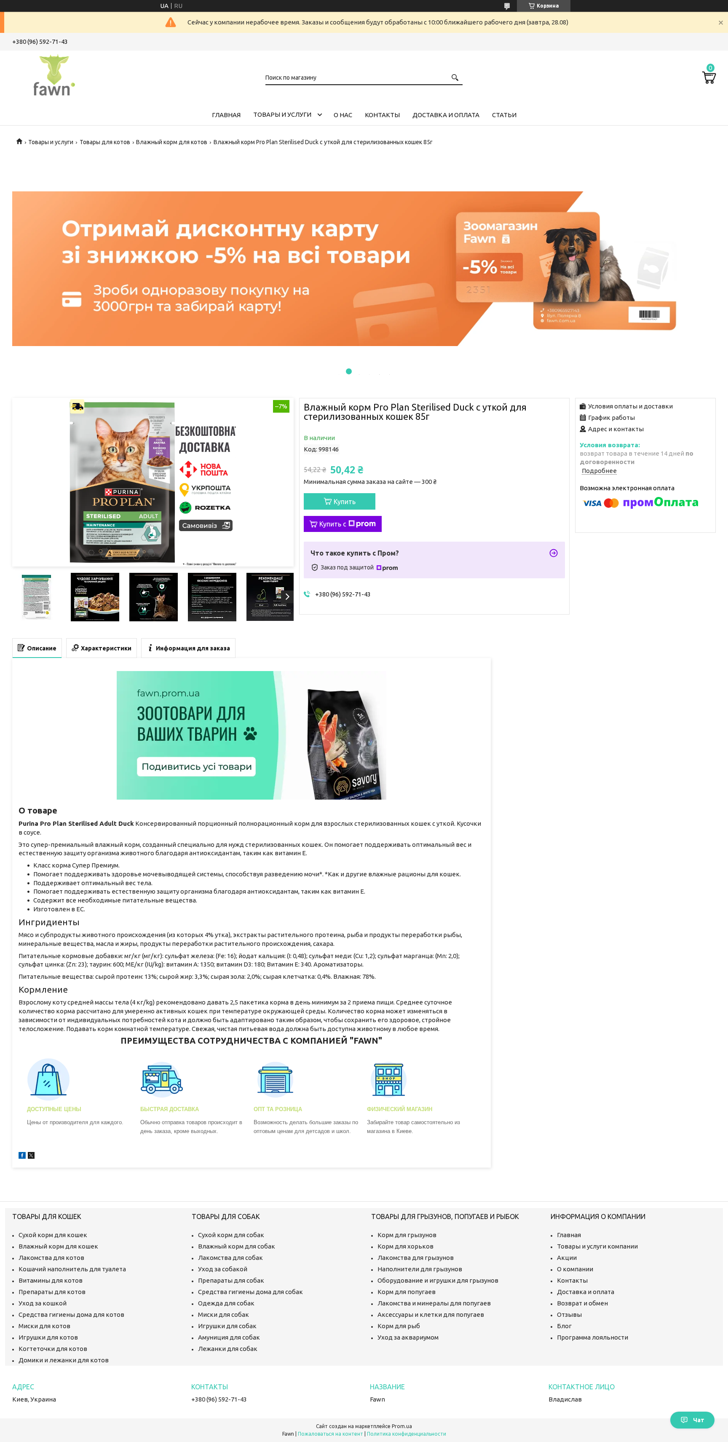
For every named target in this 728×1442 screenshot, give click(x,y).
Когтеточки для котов (53, 1348)
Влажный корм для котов (171, 142)
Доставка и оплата (445, 114)
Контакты (382, 114)
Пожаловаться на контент (330, 1434)
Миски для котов (44, 1325)
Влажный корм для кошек (58, 1246)
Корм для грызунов (406, 1234)
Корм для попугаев (406, 1291)
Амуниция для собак (229, 1337)
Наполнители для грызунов (419, 1269)
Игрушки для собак (227, 1325)
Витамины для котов (51, 1280)
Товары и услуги (282, 114)
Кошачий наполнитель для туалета (72, 1269)
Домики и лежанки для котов (64, 1360)
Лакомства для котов (51, 1257)
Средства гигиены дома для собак (250, 1291)
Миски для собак (223, 1314)
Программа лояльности (592, 1337)
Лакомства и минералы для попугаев (434, 1303)
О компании (575, 1269)
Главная (226, 114)
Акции (567, 1257)
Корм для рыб (398, 1325)
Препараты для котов (52, 1291)
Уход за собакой (222, 1269)
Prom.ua (402, 1426)
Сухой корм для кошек (53, 1234)
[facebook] (22, 1156)
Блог (564, 1325)
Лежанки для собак (227, 1348)
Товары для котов (105, 142)
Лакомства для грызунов (415, 1257)
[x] (31, 1156)
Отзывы (569, 1314)
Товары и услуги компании (597, 1246)
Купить (345, 501)
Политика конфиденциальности (406, 1434)
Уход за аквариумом (408, 1337)
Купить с (332, 524)
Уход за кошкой (43, 1303)
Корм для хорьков (405, 1246)
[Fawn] (54, 73)
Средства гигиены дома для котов (71, 1314)
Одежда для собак (226, 1303)
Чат (698, 1420)
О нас (343, 114)
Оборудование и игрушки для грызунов (437, 1280)
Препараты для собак (231, 1280)
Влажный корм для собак (236, 1246)
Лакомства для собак (230, 1257)
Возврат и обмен (582, 1303)
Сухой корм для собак (231, 1234)
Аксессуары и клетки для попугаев (430, 1314)
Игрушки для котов (48, 1337)
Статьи (504, 114)
